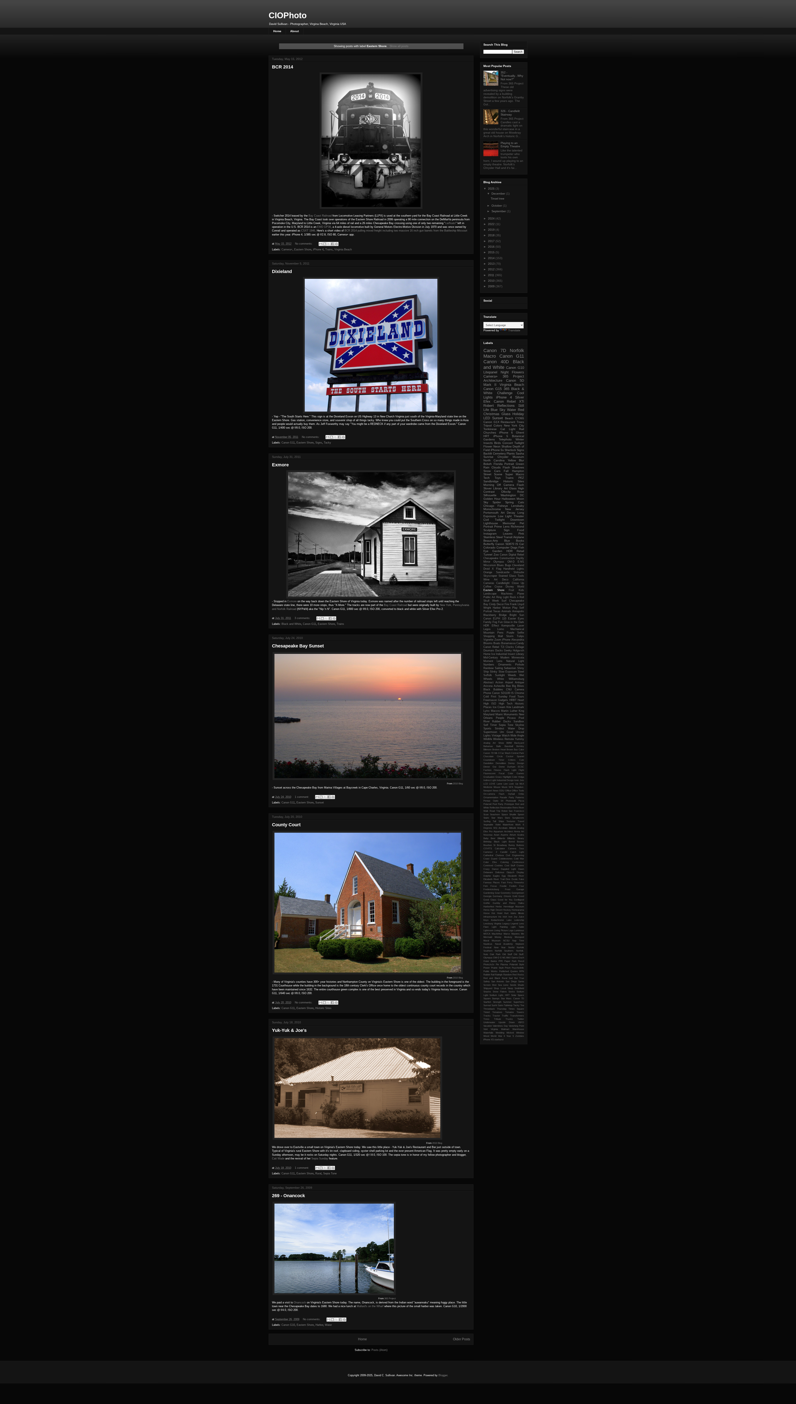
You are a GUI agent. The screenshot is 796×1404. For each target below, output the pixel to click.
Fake (521, 879)
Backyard (519, 743)
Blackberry (489, 615)
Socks (511, 991)
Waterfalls (488, 1032)
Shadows (518, 467)
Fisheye (503, 505)
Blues (500, 565)
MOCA (486, 933)
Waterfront (508, 824)
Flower (487, 446)
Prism (508, 967)
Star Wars (497, 818)
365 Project (390, 1298)
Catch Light (517, 852)
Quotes (514, 971)
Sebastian (510, 668)
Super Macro (514, 474)
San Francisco (516, 811)
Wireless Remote (503, 739)
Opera (514, 957)
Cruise (498, 586)
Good (521, 896)
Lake (509, 920)
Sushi (494, 1005)
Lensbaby (517, 505)
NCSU (506, 940)
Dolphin (487, 876)
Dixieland (282, 271)
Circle (500, 756)
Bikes (520, 686)
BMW (509, 743)
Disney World (515, 586)
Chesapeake (490, 558)
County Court (286, 824)
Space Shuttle (508, 814)
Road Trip (495, 811)
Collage (519, 647)
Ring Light (502, 597)
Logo (510, 930)
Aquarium (498, 831)
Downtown (517, 519)
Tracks (487, 1015)
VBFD (521, 1022)
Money (498, 937)
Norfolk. (520, 950)
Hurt (506, 913)
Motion (506, 607)
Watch (506, 735)
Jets (522, 780)
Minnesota (518, 657)
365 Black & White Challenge (503, 391)
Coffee (487, 586)
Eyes (521, 618)
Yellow (512, 460)
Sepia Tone (330, 1173)
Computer (503, 547)
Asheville (499, 686)
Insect (511, 654)
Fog (495, 622)
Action (499, 682)
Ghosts (507, 896)
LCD (485, 783)
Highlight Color (510, 777)
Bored (512, 841)
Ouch (521, 957)
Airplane (518, 537)
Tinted (486, 1012)
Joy (515, 916)
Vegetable (488, 824)
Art (503, 512)
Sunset (319, 802)
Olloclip (506, 491)
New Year (500, 947)
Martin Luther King (512, 710)
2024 (491, 218)
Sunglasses (518, 818)
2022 (491, 224)
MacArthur (497, 933)
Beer (493, 838)
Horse (486, 913)
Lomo (500, 629)
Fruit (511, 590)
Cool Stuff (510, 865)
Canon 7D (494, 350)
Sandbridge (491, 481)
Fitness (497, 770)
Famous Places (491, 882)
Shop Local (500, 988)
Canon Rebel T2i (493, 647)
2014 (491, 258)
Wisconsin (489, 565)
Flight (521, 770)
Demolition (501, 763)
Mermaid (487, 937)
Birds (497, 443)
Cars (497, 471)
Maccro (495, 710)
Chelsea (499, 855)
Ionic (516, 780)
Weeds (512, 675)
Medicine (487, 787)
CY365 (519, 418)
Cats (521, 502)
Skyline (519, 725)
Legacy (506, 923)
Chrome (519, 693)
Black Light (500, 841)
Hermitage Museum (514, 906)
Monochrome (492, 509)
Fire (507, 604)
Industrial (501, 654)
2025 (491, 188)
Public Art (489, 597)
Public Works (490, 971)
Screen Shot (489, 985)
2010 (491, 280)
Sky (485, 502)
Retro (515, 807)
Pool (521, 718)
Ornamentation (490, 797)
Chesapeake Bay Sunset (298, 645)
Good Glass (489, 899)
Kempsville (508, 625)
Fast (503, 882)
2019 (491, 229)
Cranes (520, 865)
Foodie (503, 886)
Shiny (520, 668)
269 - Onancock (288, 1195)
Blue (507, 540)
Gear (497, 893)
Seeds (513, 985)
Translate (514, 330)
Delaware (488, 872)
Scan (486, 814)
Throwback (489, 1009)
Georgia (487, 896)
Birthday (487, 841)
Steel (521, 671)
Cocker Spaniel (515, 756)
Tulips (520, 636)
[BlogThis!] (325, 244)
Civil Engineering (515, 855)
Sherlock (510, 450)
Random (507, 974)
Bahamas (488, 746)
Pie (497, 964)
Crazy (486, 869)
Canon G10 (288, 1324)
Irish (505, 916)
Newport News (491, 790)
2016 (491, 246)
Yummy (519, 739)
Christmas (491, 414)
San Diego (511, 981)
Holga (521, 777)
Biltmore (487, 749)
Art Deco (501, 579)
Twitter (520, 1019)
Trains (329, 249)
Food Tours (516, 696)
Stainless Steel (493, 537)
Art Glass (510, 488)
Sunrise (488, 456)
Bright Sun (517, 615)
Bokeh (487, 464)
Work (518, 824)
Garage (520, 889)
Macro (489, 356)
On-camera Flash (493, 794)
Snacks (487, 991)
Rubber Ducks (501, 721)
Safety (486, 981)
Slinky (493, 671)
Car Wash (505, 753)
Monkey (508, 937)
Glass (506, 414)
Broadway (502, 845)
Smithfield (519, 988)
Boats (496, 643)
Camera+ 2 (490, 852)
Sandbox (518, 721)
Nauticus (487, 944)
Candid (503, 852)
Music (505, 787)
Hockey (507, 910)
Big (514, 686)
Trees (520, 422)
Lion (506, 783)
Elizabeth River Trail (494, 879)
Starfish (487, 1002)
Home (277, 31)
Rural (318, 1173)
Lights (520, 568)
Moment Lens (492, 661)
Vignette (488, 639)
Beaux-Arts (490, 540)
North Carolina (494, 460)
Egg (504, 876)
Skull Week (491, 600)
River (486, 721)
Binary (521, 838)
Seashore (495, 814)
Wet (521, 675)
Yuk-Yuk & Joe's (289, 1030)
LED (486, 418)
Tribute (497, 1019)
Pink (521, 533)
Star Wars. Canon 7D (512, 998)
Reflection (495, 807)
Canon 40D (496, 361)
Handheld (508, 568)
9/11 (495, 828)
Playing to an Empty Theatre (510, 144)
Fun (500, 622)
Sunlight (500, 675)
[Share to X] (328, 244)
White (500, 679)
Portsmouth (491, 512)
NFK (511, 787)
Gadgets (503, 700)
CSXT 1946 (308, 230)
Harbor (319, 1324)
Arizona (488, 686)
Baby (486, 838)
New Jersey (514, 509)
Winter (520, 439)
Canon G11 (288, 442)
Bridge (503, 615)
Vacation (487, 1026)
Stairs (486, 818)
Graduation (489, 777)
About (294, 31)
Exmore (280, 464)
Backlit (487, 453)
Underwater (489, 1022)
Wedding (500, 1032)
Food (520, 530)
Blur (521, 460)
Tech (486, 477)
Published (504, 971)
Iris (499, 916)
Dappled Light (508, 869)
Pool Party (498, 804)
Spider (497, 502)
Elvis (508, 879)
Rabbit (486, 974)
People (500, 718)
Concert (507, 443)
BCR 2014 (282, 66)
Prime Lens (502, 526)
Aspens (504, 835)
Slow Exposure (508, 671)
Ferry (510, 882)
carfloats (450, 223)
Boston (520, 841)
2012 (491, 269)
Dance (495, 869)
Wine (486, 579)
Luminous (519, 930)
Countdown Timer (493, 760)
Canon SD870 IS (506, 544)
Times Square (516, 1009)
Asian (496, 835)
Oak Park (495, 954)
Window (520, 1032)
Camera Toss (516, 848)
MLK (521, 783)
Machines (507, 593)
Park (514, 961)
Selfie (520, 632)
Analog (486, 743)
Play (515, 607)
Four (521, 886)
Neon (496, 446)
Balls (498, 746)
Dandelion (488, 763)
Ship (486, 671)
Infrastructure (490, 916)
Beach (509, 418)
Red (521, 410)
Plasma (504, 964)
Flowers (518, 372)
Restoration (506, 807)
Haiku (521, 903)
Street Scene (492, 474)
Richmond (517, 526)
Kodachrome (497, 920)
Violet (498, 824)
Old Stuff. (519, 954)
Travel (521, 821)
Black (486, 689)
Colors (498, 425)
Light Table (517, 927)
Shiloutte (518, 572)
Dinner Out (489, 766)
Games (520, 773)
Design (520, 763)
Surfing (486, 821)
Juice (521, 916)
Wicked (510, 1032)
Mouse (497, 787)
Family (487, 622)
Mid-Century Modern (496, 657)
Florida (498, 464)
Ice (493, 654)
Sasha (520, 453)
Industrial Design (505, 780)
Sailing (499, 668)
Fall (506, 471)
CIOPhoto (288, 15)
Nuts (485, 954)
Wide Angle (517, 735)
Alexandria (517, 639)
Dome (502, 766)
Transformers (517, 1015)
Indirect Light (489, 780)
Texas (496, 611)
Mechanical (517, 629)
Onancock (300, 1302)
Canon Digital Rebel (512, 554)
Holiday (518, 414)
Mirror (486, 561)
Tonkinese (490, 429)
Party (511, 797)
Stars (507, 818)
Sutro (500, 1005)
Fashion (487, 770)
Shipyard (487, 988)
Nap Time (518, 940)
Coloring (504, 862)
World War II (498, 1036)
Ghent (520, 432)
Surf (503, 600)
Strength (497, 1002)
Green (520, 464)
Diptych (510, 872)
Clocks (510, 647)
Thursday (502, 1009)
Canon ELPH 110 (494, 618)
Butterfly (488, 544)
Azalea (520, 835)
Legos (487, 629)
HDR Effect (491, 625)
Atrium (513, 835)
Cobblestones (506, 858)
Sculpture (489, 530)
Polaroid (487, 804)
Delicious (499, 872)
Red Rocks (518, 974)
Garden (497, 551)
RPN (521, 971)
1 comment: (302, 796)
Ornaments (504, 664)
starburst (499, 1039)
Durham (511, 766)
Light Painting (499, 927)
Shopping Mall (493, 636)
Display (520, 872)
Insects (488, 443)
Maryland (488, 714)
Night (505, 372)
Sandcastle (503, 572)
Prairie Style (497, 967)
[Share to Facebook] (332, 244)
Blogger (442, 1375)
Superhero (518, 1002)
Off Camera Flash (510, 484)
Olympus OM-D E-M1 (508, 561)
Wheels (487, 679)
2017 (491, 241)
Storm (509, 636)
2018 (491, 235)
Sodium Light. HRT (499, 995)
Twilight (519, 443)
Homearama (518, 910)
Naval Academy (504, 944)
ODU (501, 790)
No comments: (304, 243)
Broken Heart (499, 749)
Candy (520, 643)
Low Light (505, 516)
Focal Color (506, 773)
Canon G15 (492, 389)
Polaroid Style (517, 964)
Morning (488, 484)
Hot (493, 913)
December (498, 193)
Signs (318, 442)
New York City (514, 425)
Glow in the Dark (514, 622)
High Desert (496, 910)
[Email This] (321, 244)
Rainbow (488, 668)
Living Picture (501, 930)
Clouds (496, 467)
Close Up (518, 583)
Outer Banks (490, 961)
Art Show (498, 743)
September (499, 211)
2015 (491, 252)
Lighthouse (490, 523)
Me (522, 933)
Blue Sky (498, 410)
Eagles (496, 876)
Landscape (489, 593)
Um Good (506, 732)
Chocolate (488, 756)
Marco (507, 933)
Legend (514, 923)
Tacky (327, 442)
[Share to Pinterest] (336, 244)
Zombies (519, 1036)
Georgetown (518, 893)
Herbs (499, 906)
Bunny (511, 845)
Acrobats (503, 828)
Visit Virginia (490, 1029)
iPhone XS (488, 1039)
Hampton (518, 471)
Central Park (517, 753)
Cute (521, 760)
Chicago (488, 505)
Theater (519, 516)
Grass (498, 777)
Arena (517, 831)
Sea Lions (503, 985)
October (497, 205)
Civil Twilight (494, 519)
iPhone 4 (318, 249)
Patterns (520, 797)
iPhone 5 (500, 436)
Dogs (514, 547)
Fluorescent (489, 773)
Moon (520, 498)
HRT (486, 436)
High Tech (505, 703)
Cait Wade (278, 1158)
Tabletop (508, 1005)
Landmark (518, 707)
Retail (520, 551)
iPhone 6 (506, 432)
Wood (486, 1036)
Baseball (509, 746)
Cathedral (488, 855)
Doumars (488, 650)
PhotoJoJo (488, 964)
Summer (507, 1002)
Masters (515, 933)
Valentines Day (500, 1026)
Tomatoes (497, 1012)
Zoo (496, 554)
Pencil (521, 961)
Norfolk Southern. (504, 950)
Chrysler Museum (511, 456)
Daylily (520, 558)
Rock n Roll (517, 597)
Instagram (490, 533)
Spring (509, 502)
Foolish (513, 886)
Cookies (499, 865)
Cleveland (518, 565)
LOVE (492, 783)
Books (520, 540)
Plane (520, 593)
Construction (507, 558)
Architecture (492, 381)
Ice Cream (499, 707)
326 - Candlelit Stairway (510, 112)
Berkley (520, 746)
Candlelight (503, 583)
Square (487, 998)
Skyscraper (490, 575)
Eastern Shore (302, 249)
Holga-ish (518, 650)
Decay (511, 512)
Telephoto (505, 439)
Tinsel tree (497, 198)
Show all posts (399, 46)
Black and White (291, 623)
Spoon (521, 814)
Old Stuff (507, 954)
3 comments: (303, 618)
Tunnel (487, 554)
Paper (507, 961)
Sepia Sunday (319, 1158)
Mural (486, 940)
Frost (507, 889)
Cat (502, 429)
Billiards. (511, 838)
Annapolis (518, 611)
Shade (521, 985)
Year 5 (510, 1036)
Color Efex (490, 862)
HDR (509, 551)
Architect (508, 831)
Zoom (497, 639)
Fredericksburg (491, 889)
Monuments (511, 714)
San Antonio (497, 981)
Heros (486, 910)
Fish (485, 886)
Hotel (499, 913)
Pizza (521, 801)
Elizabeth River (516, 876)
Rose (520, 491)
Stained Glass (507, 575)
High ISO (489, 703)
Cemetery (499, 453)
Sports (487, 728)
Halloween (508, 498)
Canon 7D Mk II (491, 753)
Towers (520, 1012)
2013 (491, 263)
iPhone (506, 639)
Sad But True (516, 978)
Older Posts (461, 1339)
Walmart (505, 1029)
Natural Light (515, 661)
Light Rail (516, 429)
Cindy (492, 604)
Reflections (506, 406)
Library (520, 654)
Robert (488, 406)
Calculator (500, 848)
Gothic (486, 903)
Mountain (488, 632)
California (518, 579)
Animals (506, 611)
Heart (521, 700)
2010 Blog (458, 783)
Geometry (506, 893)
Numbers (488, 664)
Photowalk (511, 801)
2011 (491, 275)
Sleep (510, 988)
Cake (521, 749)
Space (521, 995)
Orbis (521, 794)
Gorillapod (519, 899)
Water (328, 1324)
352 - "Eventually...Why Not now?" (512, 76)
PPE (501, 961)
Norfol (511, 947)
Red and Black (491, 978)
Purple (510, 632)
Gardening (488, 893)
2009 (491, 286)
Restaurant (508, 422)
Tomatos (509, 1012)
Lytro (486, 710)
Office (508, 790)
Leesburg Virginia (492, 923)
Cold (486, 696)
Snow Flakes (500, 991)
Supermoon (490, 732)
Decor (500, 604)
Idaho (513, 913)
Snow (487, 471)
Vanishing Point (516, 1026)
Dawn (521, 869)
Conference (518, 862)
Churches (489, 432)
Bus (516, 749)
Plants (511, 453)
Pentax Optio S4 (493, 801)
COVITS (487, 848)
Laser (520, 625)
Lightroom (488, 930)
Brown (510, 749)
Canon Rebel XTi (509, 401)
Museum (496, 940)
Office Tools (518, 790)
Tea (522, 1005)
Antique (519, 682)
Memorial (509, 523)
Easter (512, 618)
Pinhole (519, 664)
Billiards (501, 838)
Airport (509, 682)
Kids (521, 590)
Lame (499, 783)
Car (521, 544)
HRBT (513, 700)
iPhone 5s (497, 450)
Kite (508, 707)
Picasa (511, 718)
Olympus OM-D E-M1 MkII (497, 957)
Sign (507, 530)
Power (486, 967)
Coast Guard (490, 858)
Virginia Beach (343, 249)
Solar (513, 995)
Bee (508, 686)
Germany (497, 896)
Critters (512, 760)
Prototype (509, 804)
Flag (498, 568)
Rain (486, 467)
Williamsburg (516, 679)
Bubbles (498, 689)
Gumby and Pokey (504, 903)
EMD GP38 (324, 226)
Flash (506, 467)
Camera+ (287, 249)
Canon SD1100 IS (503, 693)
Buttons (520, 845)
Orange (487, 572)
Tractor (496, 1015)
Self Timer (490, 725)
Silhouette (489, 495)
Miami (499, 714)
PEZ (521, 477)
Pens (500, 632)
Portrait (509, 464)
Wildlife (487, 739)
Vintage (496, 735)
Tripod (487, 425)
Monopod (519, 937)
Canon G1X (491, 422)
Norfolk (517, 350)
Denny (511, 763)
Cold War (519, 858)
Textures (510, 821)
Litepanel (490, 372)
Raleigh (498, 974)
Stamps (496, 998)
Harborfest (488, 906)
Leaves (507, 533)
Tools (521, 575)
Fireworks (519, 882)
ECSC (521, 766)
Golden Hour (492, 498)
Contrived (488, 865)
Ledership (519, 920)
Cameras (488, 583)
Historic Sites (323, 1008)
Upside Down (507, 1022)
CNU (509, 689)
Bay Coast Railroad (320, 215)
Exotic (515, 879)
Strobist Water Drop (509, 728)
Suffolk (487, 675)
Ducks (499, 650)
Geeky (508, 650)
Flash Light (510, 770)
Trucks (509, 1019)
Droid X (488, 568)
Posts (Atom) (379, 1350)
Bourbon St (489, 845)
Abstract (488, 682)
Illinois (521, 913)
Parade (503, 797)
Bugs (508, 565)
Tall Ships (498, 821)
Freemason (490, 700)
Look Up (513, 783)
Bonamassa (508, 643)
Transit (508, 537)
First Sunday (499, 696)
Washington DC (512, 495)
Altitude (512, 828)
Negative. (519, 787)
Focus (493, 886)
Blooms (488, 643)
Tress (486, 1019)
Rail (492, 974)
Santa (521, 981)
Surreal (487, 1005)
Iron (510, 916)
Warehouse (518, 1029)
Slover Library (492, 488)
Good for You (505, 899)
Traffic (505, 1015)
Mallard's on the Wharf (370, 1306)
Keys (486, 920)
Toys (498, 477)
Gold (514, 896)
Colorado (489, 547)
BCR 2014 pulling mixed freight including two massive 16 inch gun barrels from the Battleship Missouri (406, 230)
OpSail (511, 794)
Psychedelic (518, 967)
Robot (504, 811)
